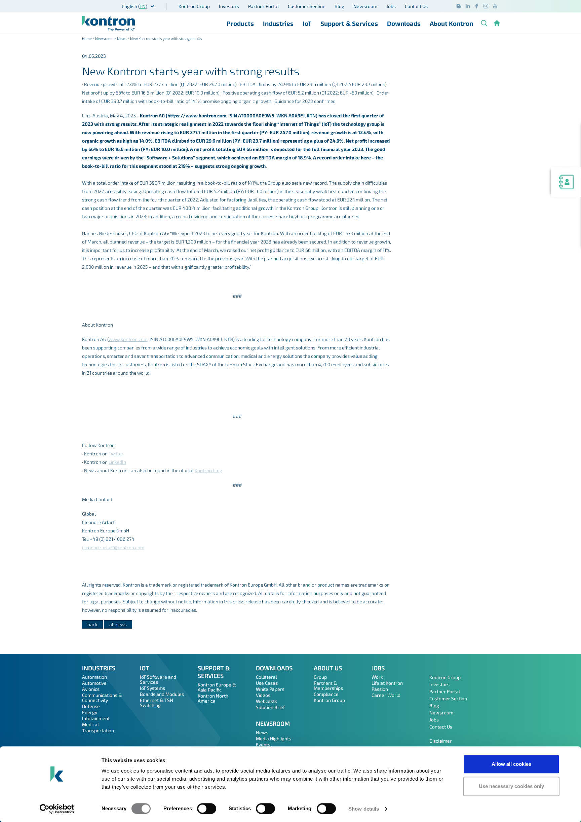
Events (263, 744)
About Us (328, 668)
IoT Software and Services (158, 679)
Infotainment (96, 718)
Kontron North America (213, 698)
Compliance (326, 694)
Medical (90, 724)
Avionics (91, 689)
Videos (263, 695)
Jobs (391, 6)
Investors (229, 6)
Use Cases (267, 683)
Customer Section (306, 6)
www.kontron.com (128, 339)
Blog (339, 6)
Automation (94, 677)
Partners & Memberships (328, 685)
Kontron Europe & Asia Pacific (217, 687)
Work (377, 677)
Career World (386, 695)
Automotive (94, 683)
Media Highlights (273, 738)
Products (240, 23)
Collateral (266, 677)
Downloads (404, 23)
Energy (89, 712)
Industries (278, 23)
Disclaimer (440, 741)
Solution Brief (270, 707)
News (122, 38)
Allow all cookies (511, 764)
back (92, 624)
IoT (307, 23)
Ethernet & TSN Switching (156, 702)
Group (320, 677)
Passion (380, 689)
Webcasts (266, 701)
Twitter (116, 453)
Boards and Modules (162, 694)
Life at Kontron (387, 683)
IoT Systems (152, 688)
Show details (363, 809)
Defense (91, 706)
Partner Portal (263, 6)
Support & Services (349, 23)
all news (118, 624)
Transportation (98, 730)
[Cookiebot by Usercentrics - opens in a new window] (57, 809)
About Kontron (451, 23)
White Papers (270, 689)
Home (87, 38)
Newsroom (365, 6)
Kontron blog (208, 470)
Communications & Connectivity (102, 697)
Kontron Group (194, 6)
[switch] (206, 808)
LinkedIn (117, 462)
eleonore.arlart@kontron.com (113, 547)
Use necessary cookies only (511, 786)
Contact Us (416, 6)
